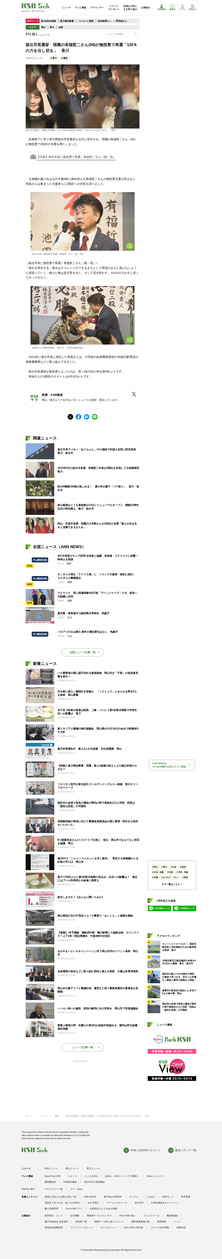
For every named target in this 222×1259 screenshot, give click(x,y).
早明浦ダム (121, 21)
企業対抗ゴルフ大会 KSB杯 (104, 1208)
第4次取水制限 (48, 21)
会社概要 (74, 1215)
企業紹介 (145, 7)
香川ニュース (93, 1168)
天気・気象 (183, 872)
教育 (186, 877)
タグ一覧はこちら (171, 884)
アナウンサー (97, 7)
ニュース (66, 7)
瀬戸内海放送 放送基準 (56, 1221)
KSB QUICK (90, 1196)
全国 (60, 27)
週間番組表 (50, 1182)
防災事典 (185, 1196)
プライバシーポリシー (81, 1227)
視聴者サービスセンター (99, 1215)
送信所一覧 (81, 1221)
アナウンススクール (117, 1202)
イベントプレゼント (113, 7)
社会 (174, 867)
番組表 (172, 9)
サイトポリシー (108, 1227)
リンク (177, 1221)
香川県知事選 (67, 21)
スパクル (133, 1196)
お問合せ (192, 9)
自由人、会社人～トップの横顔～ (122, 1176)
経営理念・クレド (54, 1215)
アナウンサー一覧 (54, 1189)
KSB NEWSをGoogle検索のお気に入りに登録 (169, 765)
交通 (156, 877)
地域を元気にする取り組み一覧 (60, 1196)
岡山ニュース (72, 1168)
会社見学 (139, 1202)
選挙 (65, 58)
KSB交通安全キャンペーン (164, 1202)
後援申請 (181, 1227)
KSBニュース (51, 1168)
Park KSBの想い (127, 1215)
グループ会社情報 (160, 1227)
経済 (184, 867)
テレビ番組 (80, 7)
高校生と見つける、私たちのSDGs (62, 1202)
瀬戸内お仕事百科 (113, 1196)
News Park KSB (53, 1176)
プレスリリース (151, 1215)
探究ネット (168, 1196)
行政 (171, 872)
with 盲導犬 (93, 1202)
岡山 (43, 27)
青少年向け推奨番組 (94, 1182)
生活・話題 (159, 872)
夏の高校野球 (51, 1208)
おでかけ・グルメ (171, 877)
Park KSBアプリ (74, 1208)
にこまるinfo (91, 1176)
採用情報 (161, 9)
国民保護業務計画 (140, 1221)
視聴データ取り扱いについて (109, 1221)
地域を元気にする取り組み (130, 7)
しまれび (150, 1196)
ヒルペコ (72, 1176)
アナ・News (76, 1189)
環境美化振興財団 (54, 1227)
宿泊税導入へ (104, 21)
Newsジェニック (155, 1176)
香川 (52, 27)
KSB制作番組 (70, 1182)
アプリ (182, 9)
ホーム (29, 1116)
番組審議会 (172, 1215)
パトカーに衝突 (86, 21)
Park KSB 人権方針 (133, 1227)
